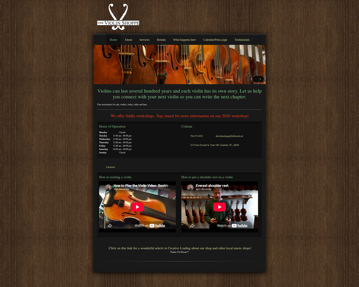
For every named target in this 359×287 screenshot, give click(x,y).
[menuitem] (113, 39)
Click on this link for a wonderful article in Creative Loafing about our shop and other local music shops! (179, 248)
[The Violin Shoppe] (118, 17)
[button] (256, 79)
